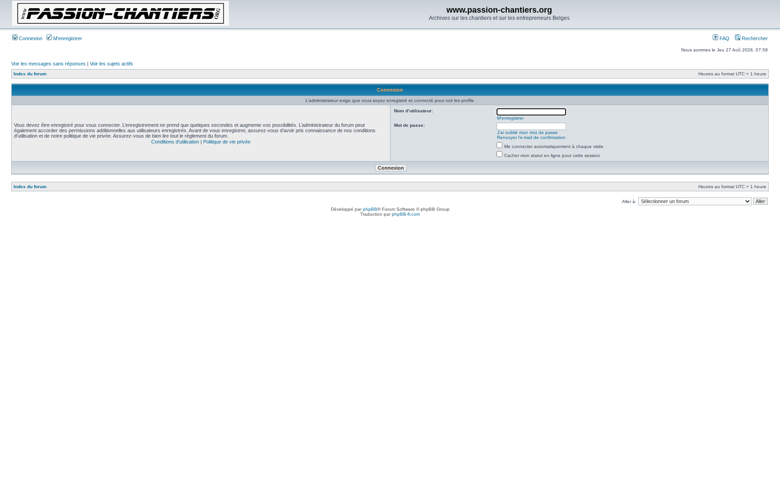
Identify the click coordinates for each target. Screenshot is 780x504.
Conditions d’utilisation (175, 141)
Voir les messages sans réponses (48, 63)
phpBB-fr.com (406, 214)
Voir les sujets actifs (111, 63)
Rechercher (754, 38)
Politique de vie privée (227, 141)
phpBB (370, 209)
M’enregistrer (67, 38)
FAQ (723, 38)
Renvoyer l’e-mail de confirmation (531, 137)
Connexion (30, 38)
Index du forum (30, 73)
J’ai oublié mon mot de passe (527, 132)
